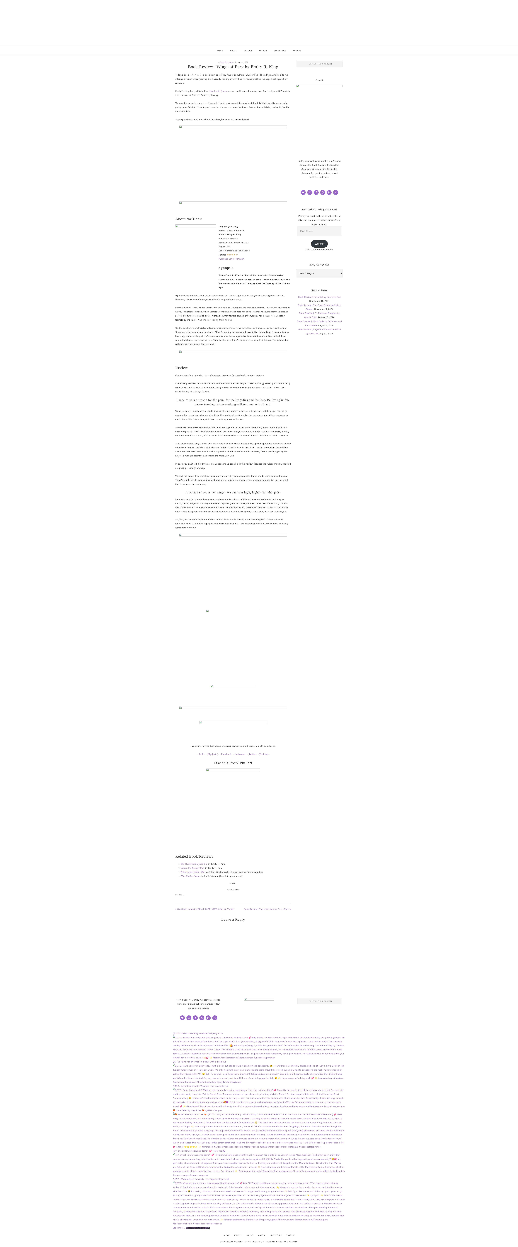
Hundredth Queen (218, 91)
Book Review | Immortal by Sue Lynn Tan (319, 297)
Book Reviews (226, 62)
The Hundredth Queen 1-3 (194, 864)
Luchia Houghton (259, 22)
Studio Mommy (288, 1242)
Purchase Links (227, 259)
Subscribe (319, 244)
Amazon (240, 259)
